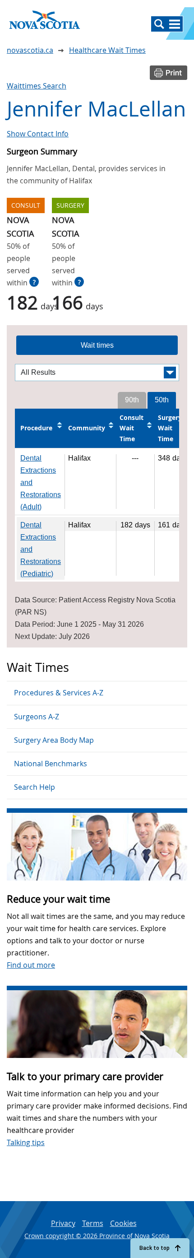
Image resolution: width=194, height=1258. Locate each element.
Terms (92, 1223)
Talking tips (26, 1142)
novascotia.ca (30, 50)
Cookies (123, 1223)
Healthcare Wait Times (107, 50)
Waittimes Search (36, 86)
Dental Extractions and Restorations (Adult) (40, 482)
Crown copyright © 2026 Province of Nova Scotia (97, 1235)
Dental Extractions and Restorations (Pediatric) (40, 549)
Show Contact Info (38, 134)
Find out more (31, 965)
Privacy (63, 1223)
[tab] (96, 345)
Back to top (154, 1248)
